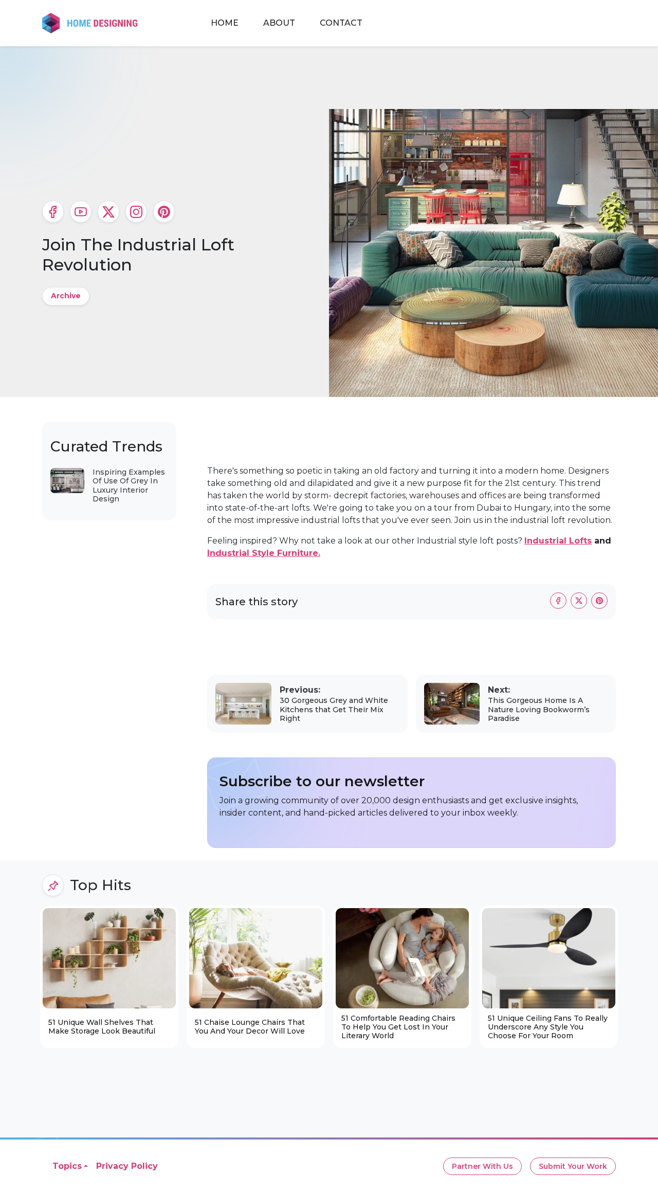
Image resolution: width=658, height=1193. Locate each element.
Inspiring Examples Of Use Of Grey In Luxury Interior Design (129, 485)
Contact (341, 23)
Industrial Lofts (558, 541)
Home (225, 23)
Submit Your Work (573, 1166)
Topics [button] (67, 1166)
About (279, 23)
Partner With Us (482, 1166)
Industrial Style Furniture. (263, 553)
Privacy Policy (127, 1166)
